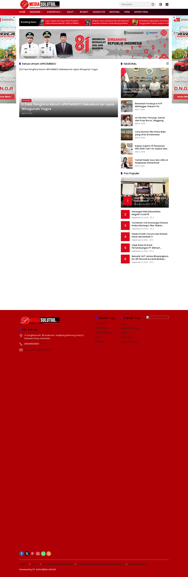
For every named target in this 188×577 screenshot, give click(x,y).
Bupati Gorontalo (129, 341)
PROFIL (35, 564)
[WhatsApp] (43, 553)
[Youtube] (38, 553)
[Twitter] (27, 553)
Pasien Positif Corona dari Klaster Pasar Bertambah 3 (150, 235)
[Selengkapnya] (167, 63)
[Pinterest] (32, 553)
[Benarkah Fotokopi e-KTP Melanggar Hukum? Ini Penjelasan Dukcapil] (127, 106)
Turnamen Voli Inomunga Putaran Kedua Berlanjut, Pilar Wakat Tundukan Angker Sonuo (150, 224)
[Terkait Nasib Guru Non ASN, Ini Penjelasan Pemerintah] (127, 163)
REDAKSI (23, 564)
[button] (153, 4)
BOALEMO (100, 341)
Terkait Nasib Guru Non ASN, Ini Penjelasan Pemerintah (151, 161)
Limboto (125, 332)
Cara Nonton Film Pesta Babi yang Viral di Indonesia (150, 133)
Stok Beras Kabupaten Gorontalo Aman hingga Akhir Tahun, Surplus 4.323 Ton (145, 22)
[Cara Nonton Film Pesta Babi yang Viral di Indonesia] (127, 134)
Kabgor (124, 323)
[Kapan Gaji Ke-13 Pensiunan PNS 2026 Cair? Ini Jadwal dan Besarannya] (127, 148)
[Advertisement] (143, 284)
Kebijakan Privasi (137, 564)
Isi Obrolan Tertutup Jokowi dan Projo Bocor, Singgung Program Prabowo (150, 119)
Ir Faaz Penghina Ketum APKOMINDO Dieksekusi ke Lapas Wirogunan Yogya (68, 106)
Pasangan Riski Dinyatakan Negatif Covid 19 (146, 213)
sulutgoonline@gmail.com (37, 349)
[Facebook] (21, 553)
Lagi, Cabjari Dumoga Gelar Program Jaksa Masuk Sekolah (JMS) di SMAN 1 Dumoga (51, 22)
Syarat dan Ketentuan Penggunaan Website (101, 564)
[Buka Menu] (167, 4)
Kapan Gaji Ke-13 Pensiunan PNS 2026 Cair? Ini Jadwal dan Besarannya (151, 147)
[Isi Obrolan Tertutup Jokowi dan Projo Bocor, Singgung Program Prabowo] (127, 120)
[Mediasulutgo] (40, 4)
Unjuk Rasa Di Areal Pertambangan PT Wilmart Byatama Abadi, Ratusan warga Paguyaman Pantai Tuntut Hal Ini (149, 246)
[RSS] (48, 553)
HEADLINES (26, 100)
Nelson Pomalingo (130, 328)
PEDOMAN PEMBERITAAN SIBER (58, 564)
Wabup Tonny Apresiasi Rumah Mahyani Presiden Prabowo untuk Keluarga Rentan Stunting (99, 22)
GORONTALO (101, 328)
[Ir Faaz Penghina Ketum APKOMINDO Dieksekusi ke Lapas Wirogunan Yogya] (68, 92)
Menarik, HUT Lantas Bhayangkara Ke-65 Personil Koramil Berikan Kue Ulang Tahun (150, 258)
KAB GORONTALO (104, 332)
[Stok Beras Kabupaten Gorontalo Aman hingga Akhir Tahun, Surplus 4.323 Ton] (123, 22)
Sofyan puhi (127, 337)
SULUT (98, 337)
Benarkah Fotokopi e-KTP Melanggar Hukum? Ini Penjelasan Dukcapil (148, 105)
